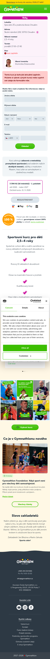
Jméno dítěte (9, 96)
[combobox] (12, 138)
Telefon (7, 134)
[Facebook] (31, 607)
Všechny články (25, 504)
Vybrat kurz (26, 427)
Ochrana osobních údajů (25, 642)
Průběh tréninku (25, 633)
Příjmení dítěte (10, 105)
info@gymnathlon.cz (25, 578)
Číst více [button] (11, 364)
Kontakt (25, 627)
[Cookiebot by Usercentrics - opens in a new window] (31, 301)
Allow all (25, 348)
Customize (23, 356)
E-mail (6, 125)
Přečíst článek (7, 496)
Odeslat (25, 146)
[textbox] (10, 138)
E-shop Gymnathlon (25, 645)
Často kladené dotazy (25, 630)
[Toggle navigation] (45, 9)
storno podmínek (37, 222)
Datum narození (10, 115)
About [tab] (41, 308)
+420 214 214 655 (25, 571)
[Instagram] (25, 607)
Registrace (10, 2)
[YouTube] (19, 607)
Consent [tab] (9, 308)
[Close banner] (46, 301)
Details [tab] (25, 308)
